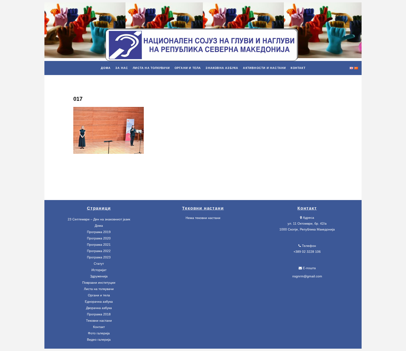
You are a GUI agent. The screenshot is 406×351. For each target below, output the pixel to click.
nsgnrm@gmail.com (307, 276)
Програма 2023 (99, 257)
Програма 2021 (99, 244)
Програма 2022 (99, 251)
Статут (99, 263)
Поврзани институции (98, 282)
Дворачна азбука (99, 308)
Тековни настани (99, 320)
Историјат (98, 270)
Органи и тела (99, 295)
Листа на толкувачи (99, 289)
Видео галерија (99, 339)
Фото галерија (99, 333)
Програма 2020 (99, 238)
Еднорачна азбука (99, 301)
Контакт (99, 327)
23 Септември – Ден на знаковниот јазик (99, 219)
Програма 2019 (99, 232)
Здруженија (99, 276)
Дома (99, 225)
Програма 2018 (99, 314)
